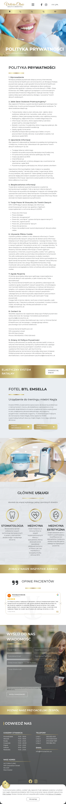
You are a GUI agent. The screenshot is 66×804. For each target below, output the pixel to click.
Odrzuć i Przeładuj (54, 794)
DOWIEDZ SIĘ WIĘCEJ (53, 372)
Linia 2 (38, 739)
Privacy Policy (43, 688)
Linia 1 (38, 736)
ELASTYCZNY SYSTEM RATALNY (16, 371)
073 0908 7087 (51, 741)
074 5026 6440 (51, 739)
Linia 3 (38, 741)
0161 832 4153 (51, 736)
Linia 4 (38, 743)
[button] (60, 603)
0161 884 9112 (51, 743)
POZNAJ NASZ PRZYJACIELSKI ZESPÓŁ (33, 710)
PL (57, 4)
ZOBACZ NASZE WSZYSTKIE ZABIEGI (33, 569)
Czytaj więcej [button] (8, 611)
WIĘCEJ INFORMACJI (16, 427)
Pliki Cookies (7, 794)
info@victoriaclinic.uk (44, 751)
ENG (53, 4)
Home (8, 53)
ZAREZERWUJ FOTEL (41, 427)
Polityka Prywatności (19, 53)
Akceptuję (33, 799)
